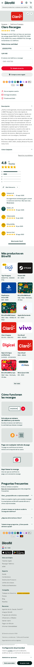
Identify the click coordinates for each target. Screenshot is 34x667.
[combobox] (15, 7)
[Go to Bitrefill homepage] (9, 3)
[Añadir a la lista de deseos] (31, 13)
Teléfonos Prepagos (16, 24)
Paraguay (4, 24)
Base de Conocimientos (9, 489)
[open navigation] (2, 3)
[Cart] (31, 2)
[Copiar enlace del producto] (28, 13)
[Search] (31, 7)
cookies (10, 651)
